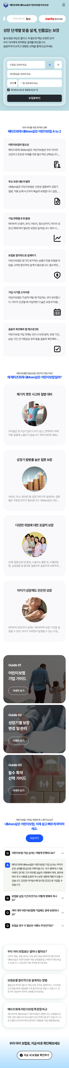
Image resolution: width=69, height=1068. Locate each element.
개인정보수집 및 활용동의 (21, 90)
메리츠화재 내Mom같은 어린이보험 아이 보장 (11, 5)
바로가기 (34, 838)
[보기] (35, 90)
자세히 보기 (18, 690)
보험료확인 (34, 98)
